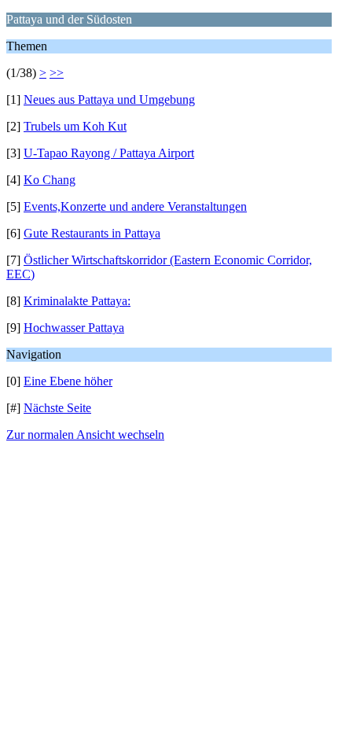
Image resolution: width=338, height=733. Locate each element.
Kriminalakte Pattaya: (77, 301)
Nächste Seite (57, 407)
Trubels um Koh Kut (75, 126)
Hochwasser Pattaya (74, 327)
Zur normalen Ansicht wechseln (85, 434)
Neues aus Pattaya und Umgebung (109, 99)
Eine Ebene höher (68, 381)
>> (57, 72)
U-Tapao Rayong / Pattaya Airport (109, 153)
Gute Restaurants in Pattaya (92, 233)
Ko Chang (49, 179)
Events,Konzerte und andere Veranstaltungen (135, 206)
